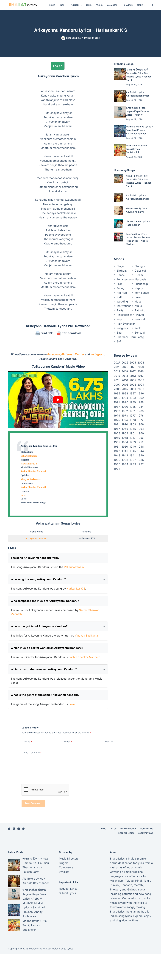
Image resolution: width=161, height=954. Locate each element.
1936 (140, 459)
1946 (125, 451)
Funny (120, 288)
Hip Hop (122, 292)
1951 (117, 446)
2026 (125, 362)
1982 (125, 411)
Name (28, 741)
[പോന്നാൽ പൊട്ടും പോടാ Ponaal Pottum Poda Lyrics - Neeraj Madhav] (118, 236)
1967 (117, 428)
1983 (117, 411)
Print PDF (46, 333)
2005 (133, 384)
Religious (122, 328)
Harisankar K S (29, 463)
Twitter (79, 354)
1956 (140, 437)
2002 (125, 389)
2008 (140, 380)
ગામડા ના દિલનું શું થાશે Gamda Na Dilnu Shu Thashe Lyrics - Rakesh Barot (35, 865)
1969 (133, 424)
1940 (140, 455)
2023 (117, 367)
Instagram (97, 354)
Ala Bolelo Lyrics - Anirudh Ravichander (35, 881)
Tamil (89, 5)
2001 (133, 389)
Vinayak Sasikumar (31, 479)
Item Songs (142, 292)
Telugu (99, 5)
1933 (133, 464)
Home (52, 5)
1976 (140, 415)
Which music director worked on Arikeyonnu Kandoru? (47, 647)
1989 (133, 402)
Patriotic (140, 310)
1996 (140, 393)
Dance (121, 275)
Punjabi (75, 5)
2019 (117, 371)
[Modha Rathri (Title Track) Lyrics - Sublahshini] (120, 150)
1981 (132, 411)
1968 (140, 424)
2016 (140, 371)
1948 (140, 446)
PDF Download (71, 333)
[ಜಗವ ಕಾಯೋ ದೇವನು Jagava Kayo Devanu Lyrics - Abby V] (120, 112)
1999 (117, 393)
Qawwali (140, 319)
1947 (117, 451)
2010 (125, 380)
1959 (117, 437)
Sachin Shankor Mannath (33, 471)
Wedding (122, 301)
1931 (117, 468)
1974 (125, 420)
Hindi (61, 5)
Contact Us (146, 829)
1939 (117, 459)
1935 (117, 464)
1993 (133, 397)
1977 (133, 415)
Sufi (119, 341)
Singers (63, 863)
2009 (133, 380)
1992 (140, 397)
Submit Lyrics (145, 833)
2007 (117, 384)
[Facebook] (9, 829)
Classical (140, 270)
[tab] (58, 66)
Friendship (141, 283)
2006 (125, 384)
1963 (117, 433)
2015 (117, 375)
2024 (140, 362)
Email (68, 741)
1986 (125, 406)
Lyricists (64, 871)
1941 (133, 455)
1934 (125, 464)
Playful (140, 314)
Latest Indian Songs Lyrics (58, 948)
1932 (140, 464)
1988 (140, 402)
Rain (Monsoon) (126, 323)
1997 (133, 393)
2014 (125, 375)
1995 (117, 397)
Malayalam (117, 880)
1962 (125, 433)
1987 (117, 406)
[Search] (152, 5)
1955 (117, 442)
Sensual (140, 332)
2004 (140, 384)
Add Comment (33, 752)
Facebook (53, 354)
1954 (125, 442)
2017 (133, 371)
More (140, 5)
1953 (133, 442)
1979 (117, 415)
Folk (119, 283)
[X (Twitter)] (14, 829)
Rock (138, 328)
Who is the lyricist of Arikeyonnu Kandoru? (39, 626)
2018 (125, 371)
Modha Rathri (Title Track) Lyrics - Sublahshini (136, 149)
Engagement (125, 279)
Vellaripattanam (29, 455)
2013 (133, 375)
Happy (139, 288)
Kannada (126, 885)
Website (109, 741)
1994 (125, 397)
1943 (117, 455)
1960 (140, 433)
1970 (125, 424)
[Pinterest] (23, 829)
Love (23, 494)
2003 (117, 389)
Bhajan (121, 266)
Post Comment (33, 803)
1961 (133, 433)
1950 (125, 446)
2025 (133, 362)
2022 (125, 367)
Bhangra (140, 266)
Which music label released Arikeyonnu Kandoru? (44, 669)
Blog (114, 829)
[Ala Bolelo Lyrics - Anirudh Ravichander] (120, 96)
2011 (117, 380)
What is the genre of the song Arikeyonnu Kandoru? (45, 694)
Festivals (140, 279)
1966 (125, 428)
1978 (125, 415)
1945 (133, 451)
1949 (133, 446)
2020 (140, 367)
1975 (117, 420)
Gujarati (112, 5)
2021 (133, 367)
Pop (119, 319)
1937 (133, 459)
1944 (140, 451)
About (104, 829)
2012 (140, 375)
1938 (125, 459)
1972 (140, 420)
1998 (125, 393)
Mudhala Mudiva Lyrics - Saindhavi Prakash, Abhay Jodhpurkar (139, 130)
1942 (125, 455)
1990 (125, 402)
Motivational (124, 306)
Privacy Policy (128, 829)
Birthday (122, 270)
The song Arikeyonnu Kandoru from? (35, 557)
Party (120, 310)
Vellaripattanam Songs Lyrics (58, 523)
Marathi (138, 885)
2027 (117, 362)
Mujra (138, 306)
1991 (117, 402)
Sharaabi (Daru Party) (130, 337)
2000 (140, 389)
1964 (140, 428)
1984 (140, 406)
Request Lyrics (126, 833)
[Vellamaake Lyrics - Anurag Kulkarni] (118, 210)
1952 (140, 442)
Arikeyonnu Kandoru (36, 538)
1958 (125, 437)
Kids (119, 297)
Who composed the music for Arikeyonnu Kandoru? (45, 600)
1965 (133, 428)
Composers (66, 867)
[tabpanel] (58, 192)
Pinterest (67, 354)
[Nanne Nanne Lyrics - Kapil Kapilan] (118, 223)
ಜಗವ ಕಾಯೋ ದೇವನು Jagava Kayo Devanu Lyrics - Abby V (137, 111)
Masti (138, 301)
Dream (139, 275)
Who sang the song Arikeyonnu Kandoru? (38, 579)
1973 (133, 420)
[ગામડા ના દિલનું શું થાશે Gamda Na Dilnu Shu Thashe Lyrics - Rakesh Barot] (120, 74)
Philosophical (125, 314)
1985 (133, 406)
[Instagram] (18, 829)
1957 (133, 437)
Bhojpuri (128, 5)
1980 (140, 411)
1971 (117, 424)
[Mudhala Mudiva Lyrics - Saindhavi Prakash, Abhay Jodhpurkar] (120, 131)
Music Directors (68, 858)
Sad (119, 332)
